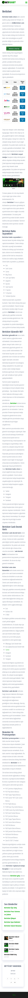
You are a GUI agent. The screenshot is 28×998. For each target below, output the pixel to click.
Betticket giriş (15, 875)
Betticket (13, 403)
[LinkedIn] (14, 978)
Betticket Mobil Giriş (10, 954)
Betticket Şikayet (10, 918)
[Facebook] (7, 978)
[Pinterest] (18, 978)
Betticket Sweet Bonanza (12, 926)
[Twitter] (11, 982)
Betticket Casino (14, 949)
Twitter (7, 650)
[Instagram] (11, 978)
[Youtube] (14, 982)
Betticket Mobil (13, 944)
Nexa (14, 995)
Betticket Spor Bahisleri (12, 922)
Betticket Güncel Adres (14, 937)
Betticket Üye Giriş (10, 907)
